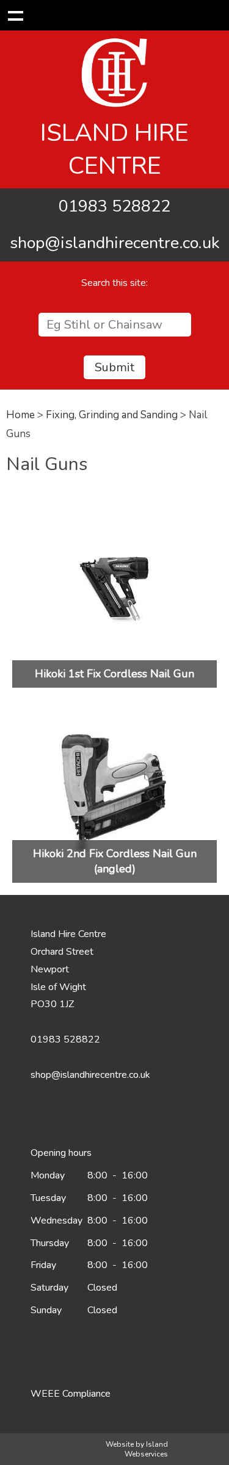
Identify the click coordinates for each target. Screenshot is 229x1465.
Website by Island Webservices (137, 1449)
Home (20, 415)
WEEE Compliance (71, 1393)
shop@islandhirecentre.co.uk (115, 243)
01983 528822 (114, 206)
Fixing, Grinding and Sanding (112, 415)
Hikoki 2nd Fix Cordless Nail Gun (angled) (115, 861)
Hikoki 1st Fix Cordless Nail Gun (114, 673)
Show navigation (15, 15)
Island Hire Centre (114, 149)
